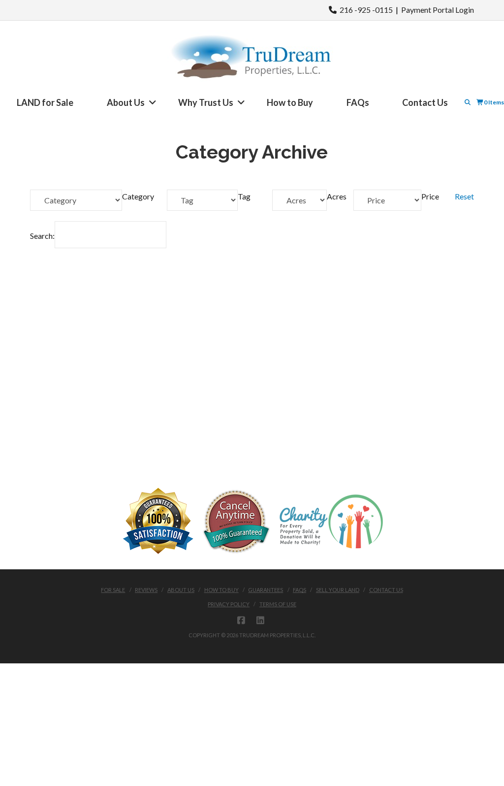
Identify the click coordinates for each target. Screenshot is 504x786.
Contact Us (386, 590)
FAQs (299, 590)
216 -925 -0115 (365, 9)
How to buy (221, 590)
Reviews (146, 590)
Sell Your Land (337, 590)
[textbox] (138, 196)
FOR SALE (113, 590)
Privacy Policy (229, 604)
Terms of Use (277, 604)
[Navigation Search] (468, 102)
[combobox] (138, 196)
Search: (42, 235)
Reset (464, 196)
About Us (180, 590)
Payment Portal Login (437, 9)
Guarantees (265, 590)
